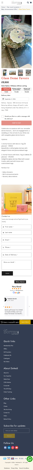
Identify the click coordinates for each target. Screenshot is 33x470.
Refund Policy (7, 419)
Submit (7, 273)
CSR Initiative (7, 382)
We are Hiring (8, 409)
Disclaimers (7, 468)
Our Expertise (7, 376)
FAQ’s (5, 416)
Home (3, 7)
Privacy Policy (14, 468)
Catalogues (7, 358)
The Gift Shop (7, 389)
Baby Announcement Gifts (9, 9)
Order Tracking (8, 392)
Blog (5, 403)
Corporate (6, 385)
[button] (2, 3)
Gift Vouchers (7, 352)
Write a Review (20, 282)
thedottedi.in (19, 462)
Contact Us (7, 413)
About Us (6, 373)
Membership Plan (8, 346)
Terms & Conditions (24, 468)
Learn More (25, 322)
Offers (5, 349)
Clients (5, 406)
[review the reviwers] (25, 304)
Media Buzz (7, 379)
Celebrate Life (7, 355)
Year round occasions (13, 7)
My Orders (6, 361)
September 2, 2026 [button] (10, 99)
